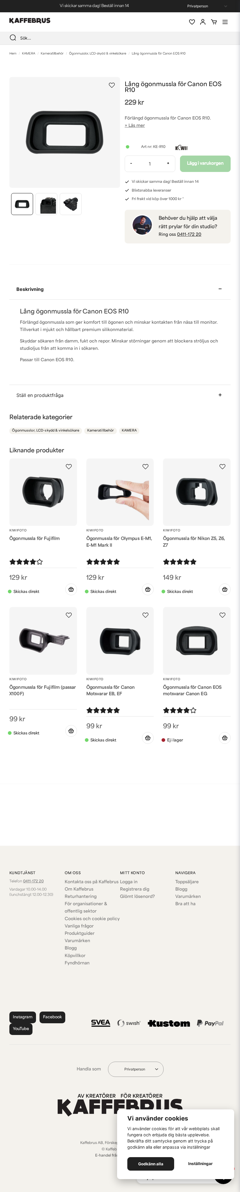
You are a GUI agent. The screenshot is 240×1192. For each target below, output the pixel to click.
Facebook (52, 1017)
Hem (12, 53)
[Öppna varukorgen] (214, 22)
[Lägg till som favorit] (191, 22)
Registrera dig (134, 889)
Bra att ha (185, 904)
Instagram (22, 1017)
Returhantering (81, 897)
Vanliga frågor (79, 926)
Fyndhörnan (77, 963)
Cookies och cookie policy (92, 919)
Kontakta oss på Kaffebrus (92, 882)
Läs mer (136, 126)
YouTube (21, 1029)
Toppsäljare (187, 882)
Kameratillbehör (52, 53)
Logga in (129, 882)
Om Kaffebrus (79, 889)
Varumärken (77, 941)
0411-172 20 (189, 235)
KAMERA (28, 53)
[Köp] (71, 589)
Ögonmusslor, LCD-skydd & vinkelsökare (97, 53)
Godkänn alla (150, 1164)
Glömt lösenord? (137, 897)
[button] (112, 85)
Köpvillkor (75, 956)
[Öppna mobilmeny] (225, 22)
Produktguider (80, 934)
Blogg (71, 948)
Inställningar (200, 1163)
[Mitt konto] (202, 22)
